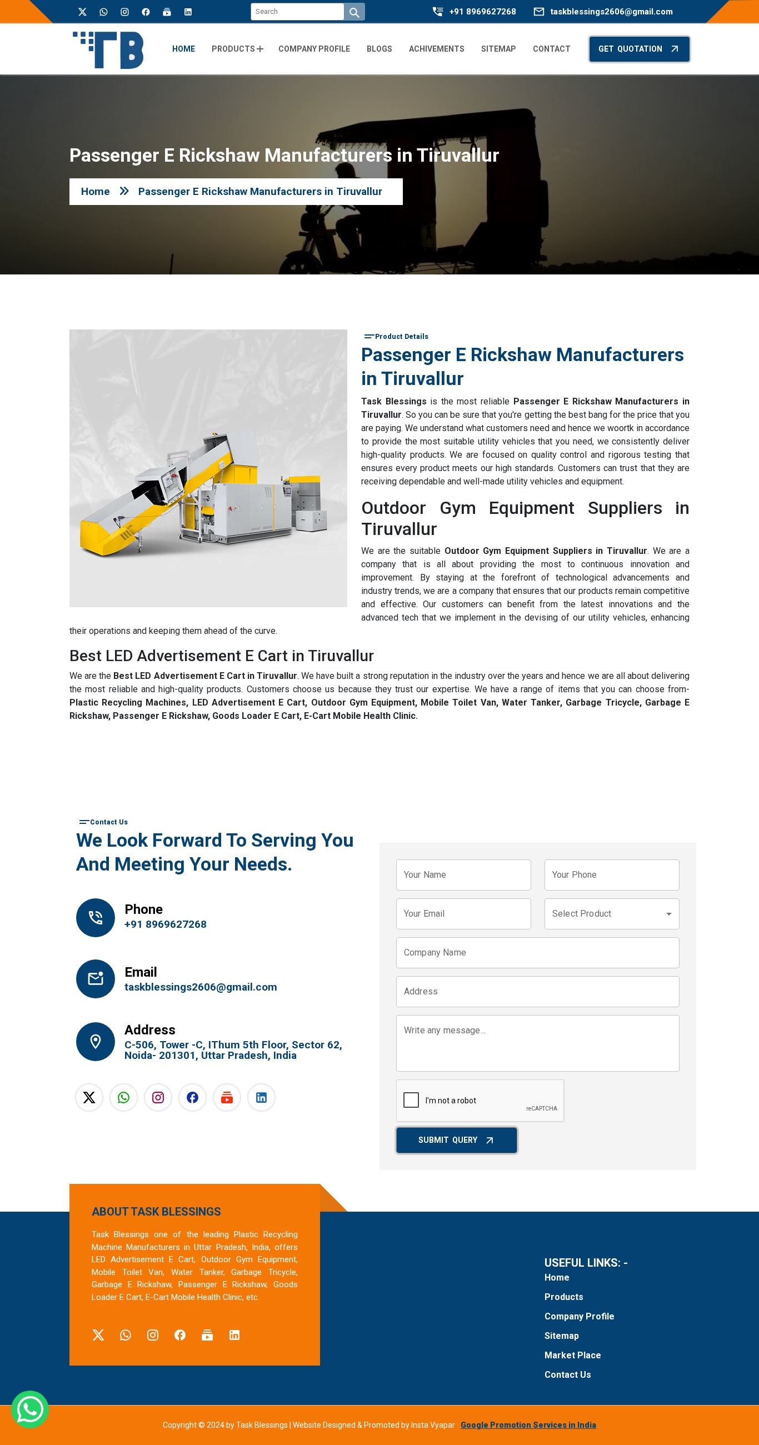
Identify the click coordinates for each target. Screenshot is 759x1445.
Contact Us (568, 1374)
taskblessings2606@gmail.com (612, 12)
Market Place (573, 1355)
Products (564, 1297)
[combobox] (612, 913)
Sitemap (562, 1336)
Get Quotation (630, 48)
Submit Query (447, 1140)
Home (95, 191)
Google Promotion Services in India (528, 1425)
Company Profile (580, 1316)
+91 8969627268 (483, 12)
